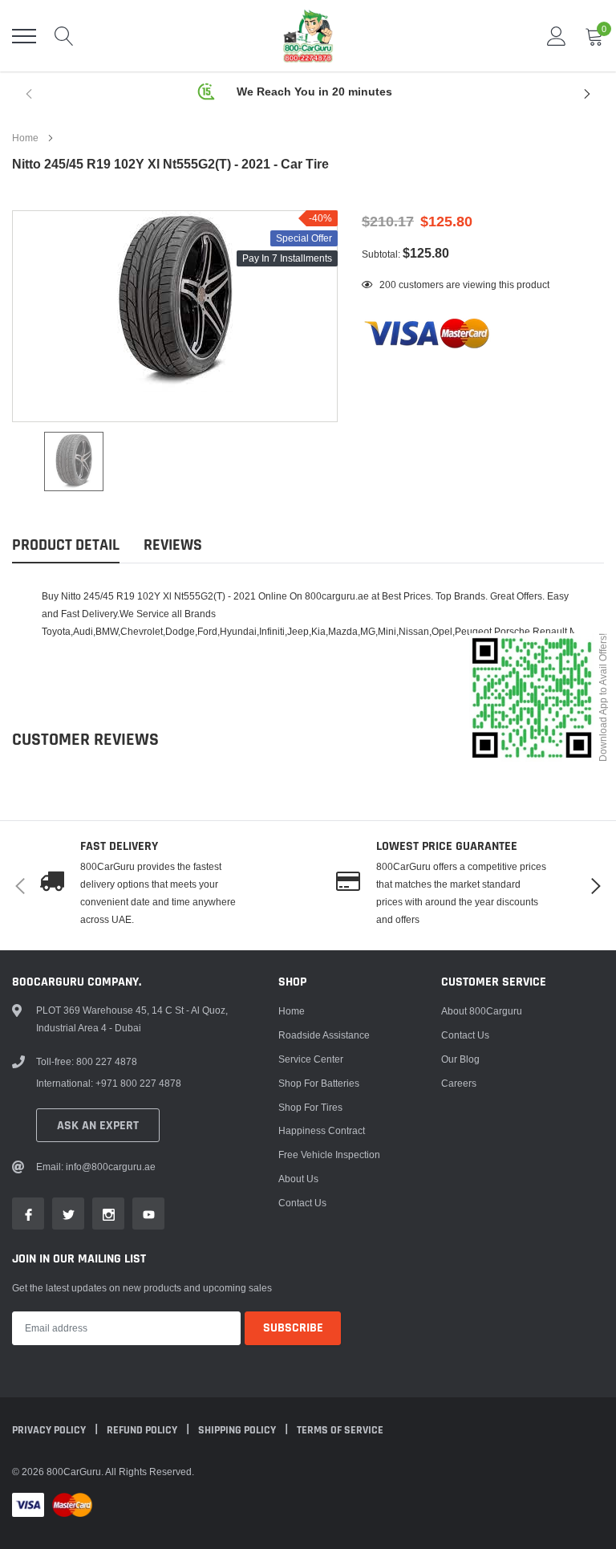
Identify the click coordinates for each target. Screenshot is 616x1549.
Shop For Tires (310, 1107)
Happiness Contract (321, 1130)
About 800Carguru (481, 1011)
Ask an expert (98, 1125)
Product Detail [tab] (66, 545)
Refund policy (143, 1430)
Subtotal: (381, 254)
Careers (458, 1083)
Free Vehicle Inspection (329, 1155)
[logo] (308, 35)
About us (298, 1179)
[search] (64, 36)
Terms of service (340, 1430)
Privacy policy (50, 1430)
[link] (73, 461)
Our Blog (460, 1059)
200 (387, 284)
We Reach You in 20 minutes (314, 91)
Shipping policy (238, 1430)
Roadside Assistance (324, 1035)
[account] (556, 36)
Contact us (302, 1203)
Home (25, 138)
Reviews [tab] (173, 545)
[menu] (24, 36)
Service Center (310, 1059)
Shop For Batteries (318, 1083)
